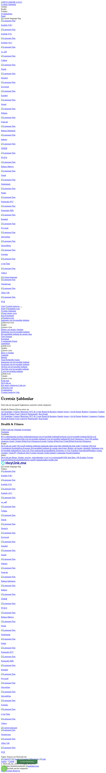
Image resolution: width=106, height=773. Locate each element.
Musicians (24, 412)
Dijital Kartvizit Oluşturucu (80, 441)
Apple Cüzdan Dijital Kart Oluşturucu (24, 441)
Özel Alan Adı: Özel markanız (29, 450)
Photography (33, 414)
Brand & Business (49, 412)
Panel (3, 16)
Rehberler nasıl (28, 460)
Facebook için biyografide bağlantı (72, 437)
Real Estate (43, 414)
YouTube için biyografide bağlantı (31, 439)
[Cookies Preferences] (4, 768)
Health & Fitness (8, 414)
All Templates (6, 412)
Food (17, 414)
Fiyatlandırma (6, 14)
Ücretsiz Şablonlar (8, 4)
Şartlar (3, 761)
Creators (16, 412)
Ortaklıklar (75, 453)
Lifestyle (23, 414)
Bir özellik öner (51, 460)
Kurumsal (46, 450)
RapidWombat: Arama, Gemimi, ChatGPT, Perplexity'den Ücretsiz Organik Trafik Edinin (51, 451)
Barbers (85, 412)
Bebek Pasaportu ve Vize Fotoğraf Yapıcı (67, 450)
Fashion (101, 412)
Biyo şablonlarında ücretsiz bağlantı (15, 437)
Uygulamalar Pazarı (63, 453)
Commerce (93, 412)
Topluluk (18, 460)
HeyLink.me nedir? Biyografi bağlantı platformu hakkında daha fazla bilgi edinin (34, 446)
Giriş (3, 306)
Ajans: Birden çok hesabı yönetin (75, 448)
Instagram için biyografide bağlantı (44, 437)
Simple (60, 412)
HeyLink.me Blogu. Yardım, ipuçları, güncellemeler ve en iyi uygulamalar (31, 457)
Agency (66, 412)
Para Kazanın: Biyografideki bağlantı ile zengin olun (40, 448)
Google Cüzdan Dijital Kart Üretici (54, 441)
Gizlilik (11, 761)
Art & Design (75, 412)
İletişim (11, 460)
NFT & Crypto (35, 412)
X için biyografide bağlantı (56, 439)
